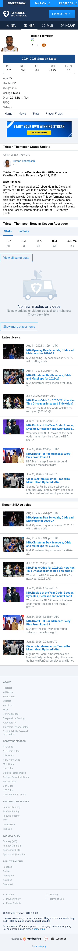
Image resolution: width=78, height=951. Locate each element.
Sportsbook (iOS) (11, 850)
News (22, 113)
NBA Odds (8, 755)
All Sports (8, 692)
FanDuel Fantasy (11, 807)
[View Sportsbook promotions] (39, 129)
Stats (35, 113)
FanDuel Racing (11, 811)
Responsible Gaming (14, 718)
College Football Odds (14, 773)
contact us (39, 929)
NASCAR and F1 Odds (14, 794)
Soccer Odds (10, 781)
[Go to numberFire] (26, 939)
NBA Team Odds (11, 759)
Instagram (8, 875)
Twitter (6, 871)
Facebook (8, 867)
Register (7, 688)
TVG (5, 820)
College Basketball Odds (16, 777)
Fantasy (24, 231)
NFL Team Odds (11, 751)
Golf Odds (8, 786)
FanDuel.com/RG (41, 921)
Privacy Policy (13, 899)
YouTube (7, 880)
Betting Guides (11, 714)
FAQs (6, 709)
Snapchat (8, 884)
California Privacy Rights (16, 727)
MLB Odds (8, 764)
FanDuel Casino (11, 816)
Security (54, 894)
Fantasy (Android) (12, 845)
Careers (10, 894)
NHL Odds (8, 768)
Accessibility (9, 722)
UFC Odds (8, 790)
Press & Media (13, 903)
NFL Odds (8, 746)
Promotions (9, 696)
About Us (7, 705)
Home (8, 113)
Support (7, 701)
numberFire (9, 824)
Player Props (54, 113)
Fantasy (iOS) (10, 841)
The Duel (7, 829)
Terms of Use (57, 899)
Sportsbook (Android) (14, 854)
